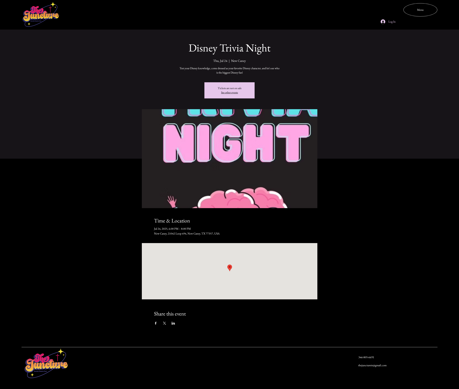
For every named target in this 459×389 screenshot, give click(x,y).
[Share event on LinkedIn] (173, 323)
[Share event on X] (164, 323)
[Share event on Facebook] (155, 323)
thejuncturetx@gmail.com (372, 365)
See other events (229, 92)
